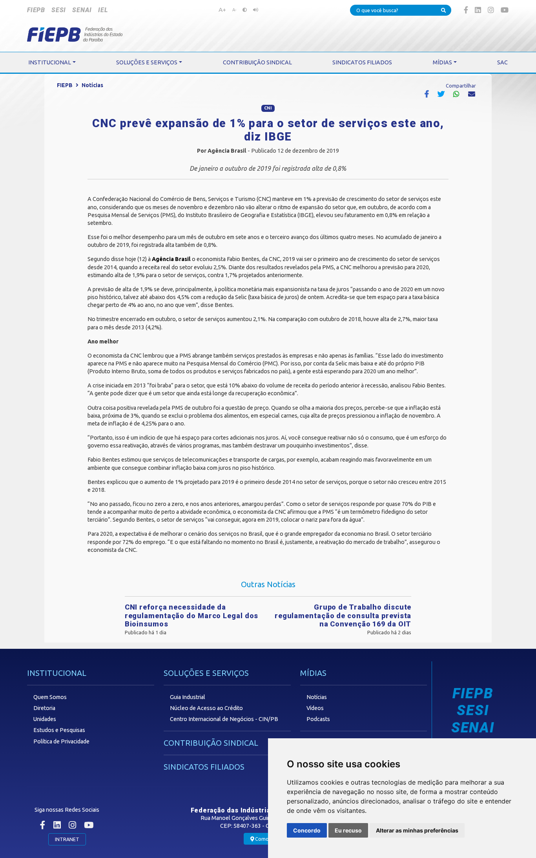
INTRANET (67, 839)
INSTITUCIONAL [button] (49, 62)
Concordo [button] (307, 830)
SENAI (82, 10)
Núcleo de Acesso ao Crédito (206, 708)
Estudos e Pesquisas (59, 730)
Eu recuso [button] (348, 830)
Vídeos (315, 708)
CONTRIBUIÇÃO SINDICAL (211, 742)
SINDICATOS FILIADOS (204, 766)
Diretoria (44, 708)
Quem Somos (50, 697)
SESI (58, 10)
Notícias (92, 85)
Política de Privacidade (61, 741)
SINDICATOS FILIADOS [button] (362, 62)
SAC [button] (502, 62)
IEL (103, 10)
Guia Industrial (187, 697)
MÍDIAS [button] (442, 62)
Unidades (44, 719)
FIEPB (36, 10)
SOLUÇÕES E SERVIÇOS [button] (146, 62)
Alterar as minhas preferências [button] (417, 830)
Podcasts (318, 719)
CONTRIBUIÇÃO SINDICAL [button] (257, 62)
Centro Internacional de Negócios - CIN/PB (224, 719)
